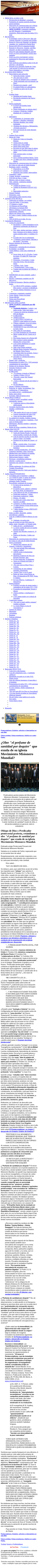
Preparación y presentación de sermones (22, 247)
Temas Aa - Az (14, 621)
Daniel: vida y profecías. (17, 360)
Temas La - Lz (14, 641)
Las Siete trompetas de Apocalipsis (24, 332)
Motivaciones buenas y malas (18, 457)
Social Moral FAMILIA (13, 397)
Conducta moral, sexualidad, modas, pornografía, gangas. (21, 400)
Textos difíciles (14, 297)
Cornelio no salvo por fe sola (22, 89)
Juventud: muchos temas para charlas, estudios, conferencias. (21, 408)
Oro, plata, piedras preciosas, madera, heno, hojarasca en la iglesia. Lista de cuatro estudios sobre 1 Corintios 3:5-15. (25, 233)
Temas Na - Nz (14, 645)
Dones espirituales (15, 104)
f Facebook (24, 1547)
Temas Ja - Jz (13, 637)
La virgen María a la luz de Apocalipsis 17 (22, 607)
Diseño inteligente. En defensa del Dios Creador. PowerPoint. (22, 467)
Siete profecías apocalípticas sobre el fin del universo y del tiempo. (23, 64)
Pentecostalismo (14, 583)
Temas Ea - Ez (14, 628)
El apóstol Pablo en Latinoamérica (24, 87)
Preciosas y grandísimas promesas (20, 459)
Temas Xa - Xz (14, 663)
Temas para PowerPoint (17, 299)
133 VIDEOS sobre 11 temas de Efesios (22, 477)
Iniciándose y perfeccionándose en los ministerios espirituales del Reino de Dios (25, 226)
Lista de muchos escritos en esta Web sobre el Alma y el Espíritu (25, 437)
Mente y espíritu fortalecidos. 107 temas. (22, 449)
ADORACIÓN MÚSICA (13, 198)
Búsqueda (8, 708)
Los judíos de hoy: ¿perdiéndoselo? (20, 392)
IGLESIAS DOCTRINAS (14, 72)
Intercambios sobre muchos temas (20, 197)
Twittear (3, 1544)
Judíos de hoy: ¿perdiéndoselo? (23, 526)
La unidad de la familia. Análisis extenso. (22, 418)
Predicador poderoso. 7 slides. (23, 494)
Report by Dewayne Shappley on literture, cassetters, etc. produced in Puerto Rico (23, 43)
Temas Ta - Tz (14, 656)
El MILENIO (17, 316)
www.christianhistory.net (14, 1381)
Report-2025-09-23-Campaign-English (22, 46)
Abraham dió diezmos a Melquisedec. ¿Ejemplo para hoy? (25, 127)
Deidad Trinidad (14, 193)
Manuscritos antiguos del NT (22, 544)
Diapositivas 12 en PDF (21, 169)
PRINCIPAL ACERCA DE (14, 18)
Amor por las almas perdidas (22, 416)
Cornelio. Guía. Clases (20, 265)
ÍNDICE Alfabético (11, 619)
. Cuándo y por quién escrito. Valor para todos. (25, 309)
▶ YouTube (14, 1547)
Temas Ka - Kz (14, 639)
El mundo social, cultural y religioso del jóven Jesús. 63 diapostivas (25, 489)
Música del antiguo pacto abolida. (20, 213)
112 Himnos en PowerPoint (18, 206)
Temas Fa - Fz (14, 630)
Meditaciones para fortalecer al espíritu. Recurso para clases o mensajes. (22, 454)
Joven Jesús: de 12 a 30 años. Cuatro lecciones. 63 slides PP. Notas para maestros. (25, 256)
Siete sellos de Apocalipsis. (22, 330)
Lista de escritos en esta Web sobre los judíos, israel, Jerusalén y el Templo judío (22, 523)
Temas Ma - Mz (14, 643)
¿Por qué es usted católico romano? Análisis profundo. (24, 603)
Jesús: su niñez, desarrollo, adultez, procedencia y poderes (20, 514)
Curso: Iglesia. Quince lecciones (19, 295)
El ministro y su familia (16, 249)
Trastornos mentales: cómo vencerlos (21, 451)
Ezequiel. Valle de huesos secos (19, 396)
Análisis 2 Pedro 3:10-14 (21, 375)
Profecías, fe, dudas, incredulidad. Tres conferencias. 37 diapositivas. (22, 389)
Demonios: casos (14, 195)
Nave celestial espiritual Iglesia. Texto (25, 158)
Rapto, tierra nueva (15, 370)
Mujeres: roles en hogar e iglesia (19, 180)
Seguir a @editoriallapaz (15, 1544)
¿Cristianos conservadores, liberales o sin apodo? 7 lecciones (25, 240)
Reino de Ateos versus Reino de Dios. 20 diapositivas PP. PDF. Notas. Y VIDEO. (25, 576)
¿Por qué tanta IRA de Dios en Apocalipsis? (23, 691)
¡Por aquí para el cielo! (20, 78)
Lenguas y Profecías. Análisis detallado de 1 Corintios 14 (23, 112)
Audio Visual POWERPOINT (15, 474)
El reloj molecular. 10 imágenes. (23, 559)
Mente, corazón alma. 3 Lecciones (24, 444)
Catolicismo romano (15, 600)
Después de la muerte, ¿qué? (22, 85)
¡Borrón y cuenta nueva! (17, 461)
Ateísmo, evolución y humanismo (20, 546)
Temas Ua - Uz (14, 658)
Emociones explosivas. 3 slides (23, 496)
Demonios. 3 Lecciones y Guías (23, 260)
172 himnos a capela (16, 204)
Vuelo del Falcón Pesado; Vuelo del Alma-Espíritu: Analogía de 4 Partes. (25, 434)
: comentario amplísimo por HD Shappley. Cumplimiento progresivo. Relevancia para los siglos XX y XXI (23, 32)
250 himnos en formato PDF (18, 208)
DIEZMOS (13, 117)
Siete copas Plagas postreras (22, 347)
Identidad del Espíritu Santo (22, 96)
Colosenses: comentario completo (20, 293)
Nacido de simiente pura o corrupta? (25, 79)
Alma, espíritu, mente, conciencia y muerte (23, 431)
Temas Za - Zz (14, 667)
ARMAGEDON (18, 317)
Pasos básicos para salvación (18, 74)
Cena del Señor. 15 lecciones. (18, 202)
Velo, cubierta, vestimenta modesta (20, 182)
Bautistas (12, 615)
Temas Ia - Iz (13, 635)
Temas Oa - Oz (14, 647)
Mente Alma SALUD (12, 429)
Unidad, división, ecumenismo (19, 176)
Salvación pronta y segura (21, 76)
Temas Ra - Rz (14, 652)
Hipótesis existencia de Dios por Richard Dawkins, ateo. (23, 556)
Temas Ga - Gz (14, 632)
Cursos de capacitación (16, 223)
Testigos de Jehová (15, 609)
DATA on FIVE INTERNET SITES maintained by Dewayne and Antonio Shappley (21, 59)
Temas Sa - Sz (14, 654)
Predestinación (14, 184)
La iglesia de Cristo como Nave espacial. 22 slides (23, 501)
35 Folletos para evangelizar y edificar (21, 476)
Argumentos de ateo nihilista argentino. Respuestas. (22, 569)
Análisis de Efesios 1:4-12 (21, 185)
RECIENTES (9, 37)
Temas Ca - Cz (14, 624)
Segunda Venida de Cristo (17, 368)
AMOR (11, 410)
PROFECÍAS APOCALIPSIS (15, 303)
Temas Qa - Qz (14, 650)
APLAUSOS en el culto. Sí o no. (20, 219)
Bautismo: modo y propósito (18, 167)
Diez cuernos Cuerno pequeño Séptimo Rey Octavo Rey (23, 341)
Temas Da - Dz (14, 626)
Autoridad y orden (15, 174)
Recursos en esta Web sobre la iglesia (25, 148)
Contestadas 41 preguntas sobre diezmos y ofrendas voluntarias (23, 119)
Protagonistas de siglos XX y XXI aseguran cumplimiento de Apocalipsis (23, 363)
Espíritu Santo (13, 94)
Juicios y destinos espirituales (18, 386)
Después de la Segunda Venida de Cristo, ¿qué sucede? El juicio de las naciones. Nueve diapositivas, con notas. (22, 68)
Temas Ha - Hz (14, 634)
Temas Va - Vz (14, 660)
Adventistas (13, 613)
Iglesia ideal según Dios (21, 146)
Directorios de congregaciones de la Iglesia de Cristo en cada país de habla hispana (23, 26)
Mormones (12, 611)
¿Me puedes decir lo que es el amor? (25, 412)
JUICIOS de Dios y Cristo (18, 178)
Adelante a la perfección (21, 520)
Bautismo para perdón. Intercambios (25, 172)
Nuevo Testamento (15, 542)
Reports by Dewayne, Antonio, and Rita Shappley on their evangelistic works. (22, 49)
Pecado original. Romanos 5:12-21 (24, 290)
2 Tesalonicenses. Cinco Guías (23, 267)
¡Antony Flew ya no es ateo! (22, 572)
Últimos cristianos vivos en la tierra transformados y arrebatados (24, 324)
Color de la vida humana (17, 671)
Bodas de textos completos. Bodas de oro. (23, 427)
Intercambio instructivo (20, 191)
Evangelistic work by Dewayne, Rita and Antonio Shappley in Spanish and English (23, 39)
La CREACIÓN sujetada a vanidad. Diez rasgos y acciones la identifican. (25, 287)
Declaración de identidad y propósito (21, 20)
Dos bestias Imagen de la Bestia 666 (25, 338)
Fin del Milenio (18, 384)
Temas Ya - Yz (14, 665)
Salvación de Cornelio (20, 171)
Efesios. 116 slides (19, 498)
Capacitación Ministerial (13, 221)
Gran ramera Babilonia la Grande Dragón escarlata (24, 344)
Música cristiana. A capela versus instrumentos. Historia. (20, 210)
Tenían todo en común (20, 143)
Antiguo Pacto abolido (16, 135)
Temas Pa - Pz (14, 649)
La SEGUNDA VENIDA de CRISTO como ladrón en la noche (24, 320)
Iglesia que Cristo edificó (21, 144)
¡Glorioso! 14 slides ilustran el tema (25, 503)
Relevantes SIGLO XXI (13, 669)
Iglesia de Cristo (14, 137)
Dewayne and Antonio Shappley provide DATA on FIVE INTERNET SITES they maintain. (23, 53)
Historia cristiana (14, 301)
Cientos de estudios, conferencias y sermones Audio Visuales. (20, 480)
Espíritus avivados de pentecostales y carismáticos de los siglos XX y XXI (25, 586)
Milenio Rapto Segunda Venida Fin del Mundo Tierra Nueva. (25, 350)
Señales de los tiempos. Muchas (19, 366)
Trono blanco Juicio (15, 701)
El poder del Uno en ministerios (23, 237)
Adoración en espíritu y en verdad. (20, 200)
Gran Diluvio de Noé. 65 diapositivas (25, 492)
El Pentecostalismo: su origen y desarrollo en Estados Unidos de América (18, 1339)
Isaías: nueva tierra (15, 394)
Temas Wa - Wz (14, 662)
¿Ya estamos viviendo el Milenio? (24, 373)
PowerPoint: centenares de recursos (20, 483)
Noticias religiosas (15, 617)
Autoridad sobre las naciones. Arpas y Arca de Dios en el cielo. (25, 354)
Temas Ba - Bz (14, 622)
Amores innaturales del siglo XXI (24, 414)
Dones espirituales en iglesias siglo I (25, 109)
